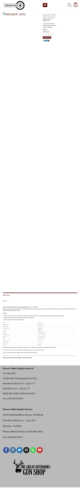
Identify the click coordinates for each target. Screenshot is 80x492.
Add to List (47, 37)
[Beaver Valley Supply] (21, 5)
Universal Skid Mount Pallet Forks (49, 17)
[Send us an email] (26, 450)
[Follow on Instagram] (13, 450)
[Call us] (33, 450)
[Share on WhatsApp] (43, 40)
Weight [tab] (5, 300)
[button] (75, 5)
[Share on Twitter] (47, 40)
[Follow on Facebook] (6, 450)
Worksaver (46, 15)
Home (44, 14)
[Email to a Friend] (48, 40)
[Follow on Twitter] (20, 450)
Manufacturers (51, 14)
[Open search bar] (69, 5)
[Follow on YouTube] (40, 450)
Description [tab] (6, 295)
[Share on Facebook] (45, 40)
